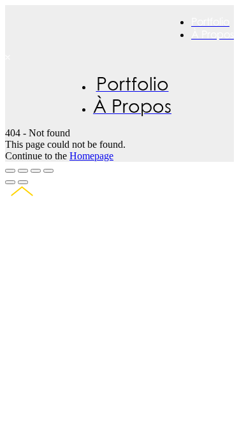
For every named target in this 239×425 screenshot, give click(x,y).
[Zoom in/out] (48, 171)
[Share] (23, 171)
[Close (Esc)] (10, 171)
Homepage (91, 155)
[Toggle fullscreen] (36, 171)
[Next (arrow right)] (23, 182)
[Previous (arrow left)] (10, 182)
